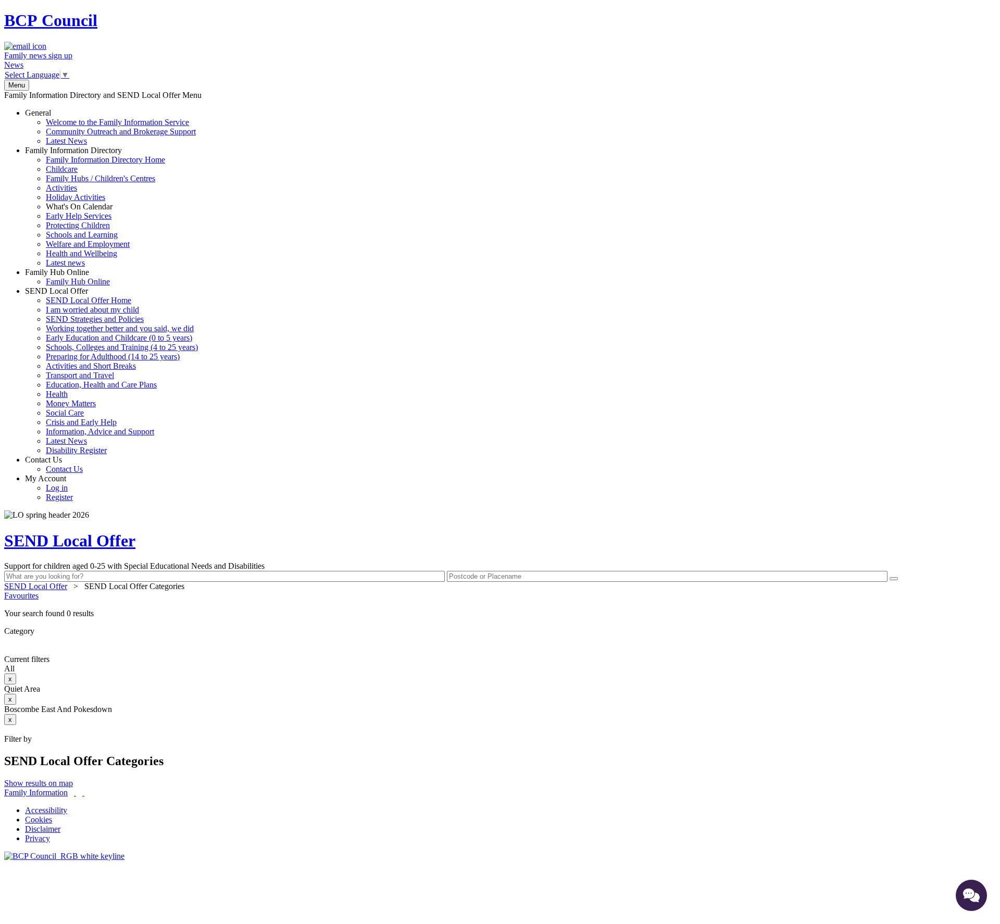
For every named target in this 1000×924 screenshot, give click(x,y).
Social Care (65, 412)
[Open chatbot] (971, 895)
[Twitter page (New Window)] (75, 792)
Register (59, 497)
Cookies (38, 819)
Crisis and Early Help (81, 422)
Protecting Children (78, 225)
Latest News (66, 140)
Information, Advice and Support (100, 431)
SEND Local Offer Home (88, 300)
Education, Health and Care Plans (101, 384)
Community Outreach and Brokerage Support (121, 131)
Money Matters (71, 403)
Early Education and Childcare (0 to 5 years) (119, 337)
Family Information (36, 792)
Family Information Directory (95, 206)
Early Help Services (78, 215)
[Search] (894, 578)
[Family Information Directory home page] (64, 856)
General (110, 126)
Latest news (65, 262)
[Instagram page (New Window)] (83, 792)
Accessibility (46, 810)
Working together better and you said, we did (120, 328)
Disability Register (76, 450)
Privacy (37, 838)
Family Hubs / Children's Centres (100, 178)
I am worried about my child (92, 309)
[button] (500, 613)
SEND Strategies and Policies (95, 319)
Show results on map (38, 783)
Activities (61, 187)
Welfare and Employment (88, 244)
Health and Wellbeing (81, 253)
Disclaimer (42, 829)
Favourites (21, 595)
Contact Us (54, 464)
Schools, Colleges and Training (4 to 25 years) (122, 347)
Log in (57, 487)
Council (50, 20)
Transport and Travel (80, 375)
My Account (49, 488)
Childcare (62, 169)
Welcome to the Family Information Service (117, 122)
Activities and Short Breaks (91, 365)
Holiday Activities (75, 197)
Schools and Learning (82, 234)
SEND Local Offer (111, 370)
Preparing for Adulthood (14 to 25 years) (113, 356)
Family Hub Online (67, 277)
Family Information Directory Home (105, 159)
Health (57, 394)
